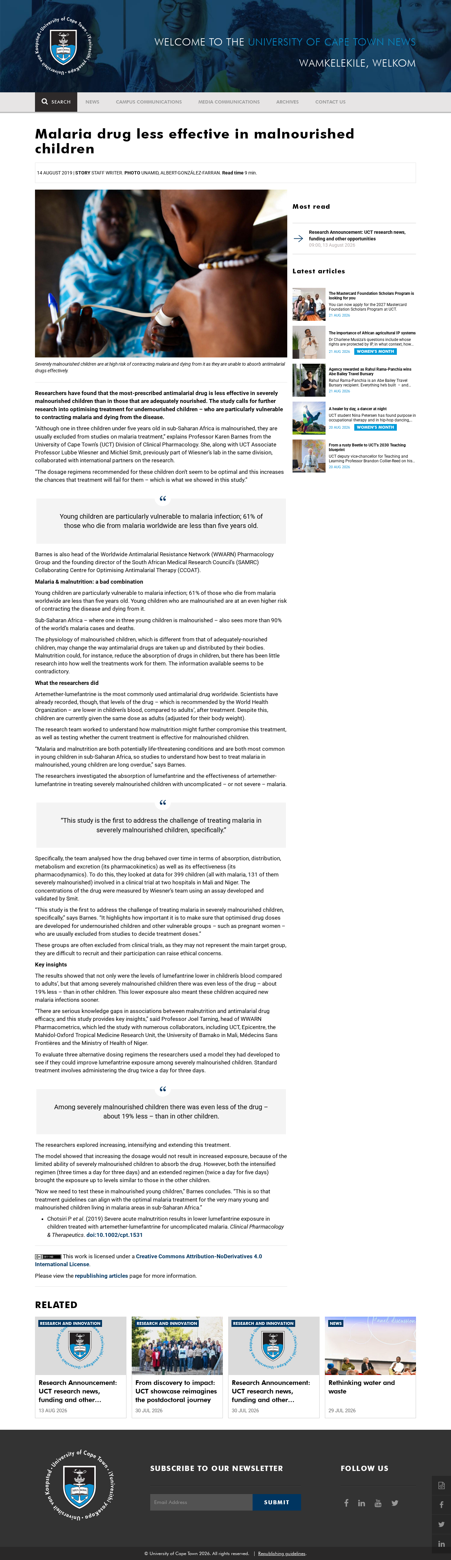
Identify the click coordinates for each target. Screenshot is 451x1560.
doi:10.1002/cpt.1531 (115, 1235)
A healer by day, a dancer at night (358, 409)
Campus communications (149, 102)
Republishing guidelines (281, 1553)
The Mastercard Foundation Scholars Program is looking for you (371, 295)
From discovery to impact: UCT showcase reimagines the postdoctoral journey (176, 1391)
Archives (287, 102)
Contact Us (330, 102)
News (92, 102)
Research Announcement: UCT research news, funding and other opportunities (357, 235)
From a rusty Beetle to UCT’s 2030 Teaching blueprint (367, 447)
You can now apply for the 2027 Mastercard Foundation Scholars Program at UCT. (368, 307)
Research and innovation (70, 1323)
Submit (276, 1502)
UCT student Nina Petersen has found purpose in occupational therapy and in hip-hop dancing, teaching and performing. (372, 417)
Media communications (229, 102)
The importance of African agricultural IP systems (372, 333)
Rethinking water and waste (362, 1387)
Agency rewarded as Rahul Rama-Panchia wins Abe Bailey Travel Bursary (370, 371)
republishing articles (101, 1275)
